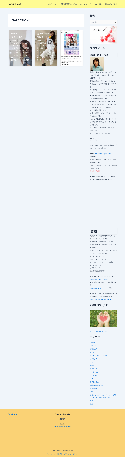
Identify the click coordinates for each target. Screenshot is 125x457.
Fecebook (12, 414)
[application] (59, 4)
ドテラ (92, 365)
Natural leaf (14, 4)
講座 (91, 404)
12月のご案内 (16, 37)
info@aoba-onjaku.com (103, 154)
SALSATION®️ (68, 37)
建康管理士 (93, 388)
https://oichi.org (95, 288)
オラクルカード (95, 359)
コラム (92, 362)
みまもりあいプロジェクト (99, 331)
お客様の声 (93, 349)
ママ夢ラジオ (94, 372)
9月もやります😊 (44, 37)
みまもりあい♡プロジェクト (99, 356)
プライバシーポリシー (71, 454)
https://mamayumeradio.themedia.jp (102, 299)
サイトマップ (50, 454)
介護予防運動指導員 (96, 385)
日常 (91, 392)
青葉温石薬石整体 (66, 4)
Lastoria (93, 342)
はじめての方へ (53, 4)
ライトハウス (94, 382)
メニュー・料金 (88, 4)
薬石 (91, 400)
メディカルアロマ (96, 375)
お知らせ (46, 33)
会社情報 (59, 454)
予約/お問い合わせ (111, 4)
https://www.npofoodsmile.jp (100, 279)
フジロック (93, 369)
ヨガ (91, 379)
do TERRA (98, 4)
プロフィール (77, 4)
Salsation (14, 33)
